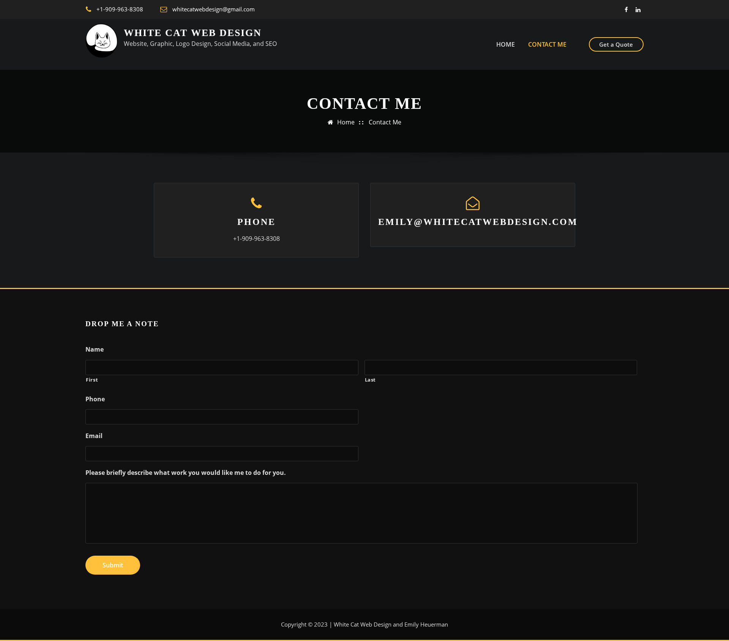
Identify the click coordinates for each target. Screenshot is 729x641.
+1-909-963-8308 (119, 9)
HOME (505, 44)
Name (94, 349)
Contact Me (547, 44)
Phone (256, 222)
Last (370, 379)
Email (94, 436)
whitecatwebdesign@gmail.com (213, 9)
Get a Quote (616, 44)
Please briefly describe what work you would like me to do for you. (185, 473)
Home (346, 122)
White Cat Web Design (193, 32)
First (92, 379)
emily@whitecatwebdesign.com (478, 222)
